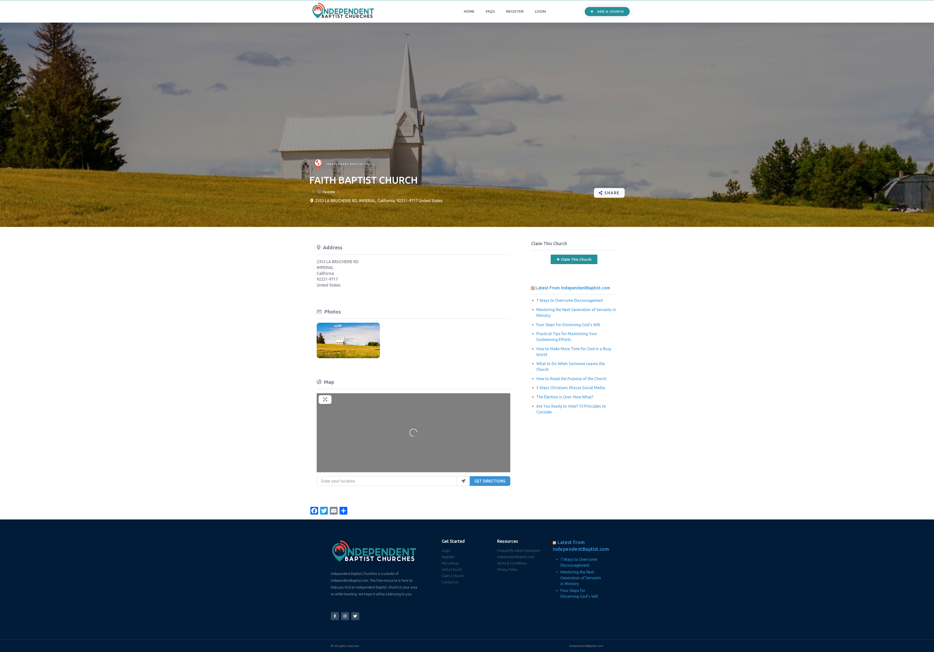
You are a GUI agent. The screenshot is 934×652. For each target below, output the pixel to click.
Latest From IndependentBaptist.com (573, 287)
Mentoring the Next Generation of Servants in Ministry (580, 578)
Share (611, 193)
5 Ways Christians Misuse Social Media (570, 387)
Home (469, 11)
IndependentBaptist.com (586, 645)
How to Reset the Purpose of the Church (571, 378)
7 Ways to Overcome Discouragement (569, 300)
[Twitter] (355, 616)
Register (515, 11)
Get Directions (490, 481)
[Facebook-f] (335, 616)
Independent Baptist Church (351, 164)
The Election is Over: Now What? (564, 397)
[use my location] (463, 481)
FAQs (490, 11)
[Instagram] (345, 616)
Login (540, 11)
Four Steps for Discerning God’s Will (568, 324)
